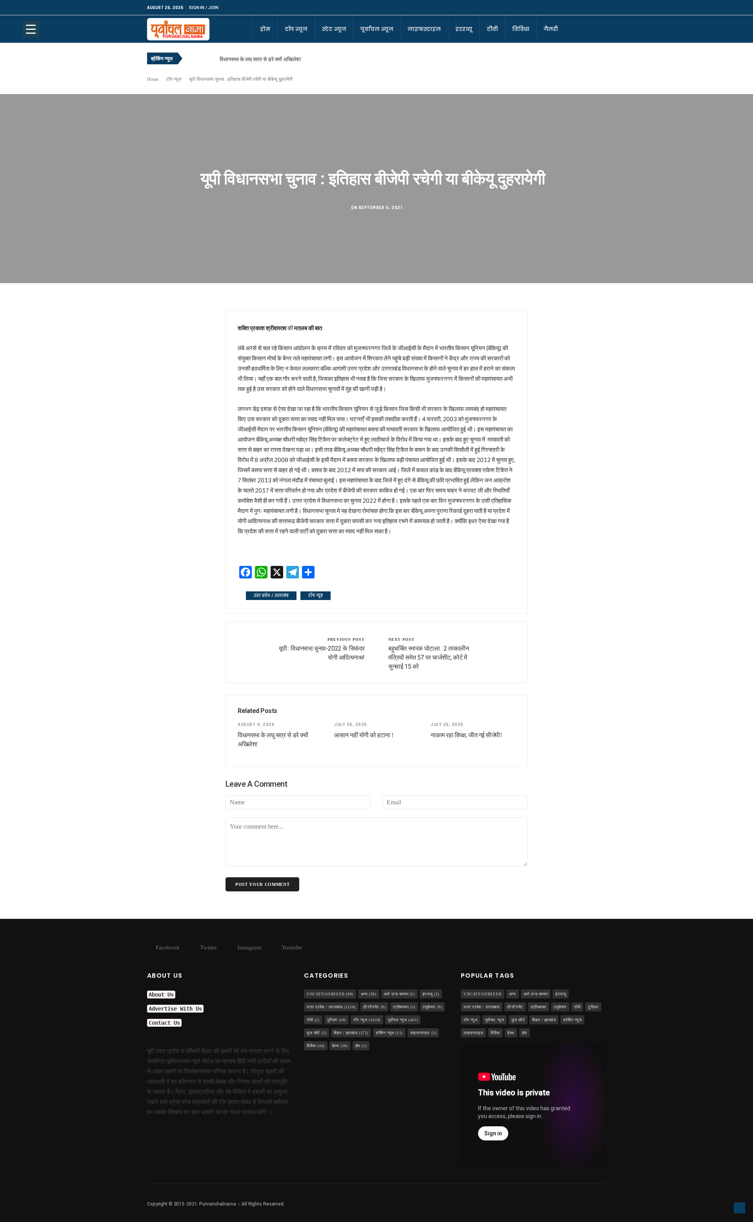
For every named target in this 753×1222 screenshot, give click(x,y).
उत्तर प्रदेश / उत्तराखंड (271, 595)
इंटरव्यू (463, 29)
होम (265, 29)
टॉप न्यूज (296, 29)
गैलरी (551, 29)
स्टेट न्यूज (334, 29)
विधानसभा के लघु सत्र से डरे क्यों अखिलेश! (261, 59)
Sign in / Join (203, 7)
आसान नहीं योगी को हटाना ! (363, 735)
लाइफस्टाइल (423, 29)
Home (152, 79)
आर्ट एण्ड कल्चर (399, 994)
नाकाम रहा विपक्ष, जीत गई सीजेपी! (466, 735)
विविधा (520, 29)
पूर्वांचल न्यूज (376, 29)
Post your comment (262, 884)
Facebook (167, 947)
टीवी (492, 29)
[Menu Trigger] (31, 29)
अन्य (368, 994)
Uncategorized (330, 994)
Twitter (207, 947)
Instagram (249, 947)
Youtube (291, 947)
